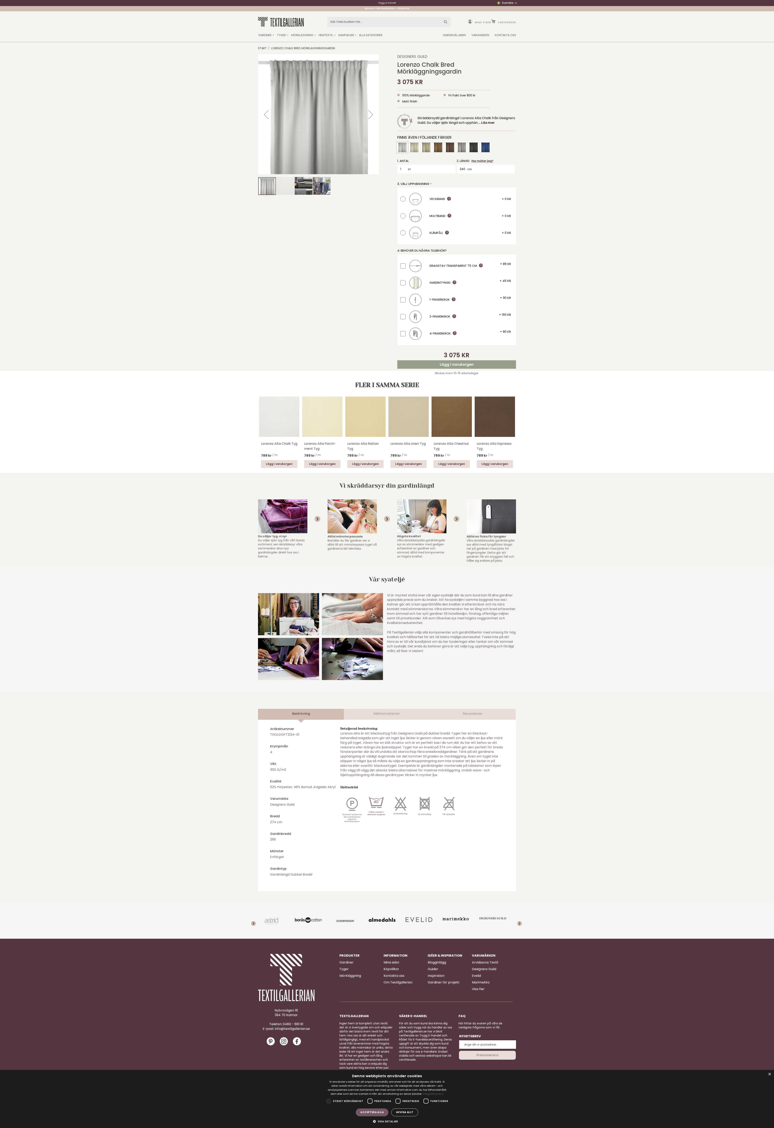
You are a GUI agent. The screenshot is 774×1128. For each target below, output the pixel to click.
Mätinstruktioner (386, 713)
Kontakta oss (394, 976)
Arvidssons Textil (485, 962)
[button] (266, 114)
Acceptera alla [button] (372, 1112)
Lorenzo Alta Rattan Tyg (363, 446)
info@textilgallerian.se (292, 1029)
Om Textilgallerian (398, 982)
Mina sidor (483, 22)
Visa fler (478, 989)
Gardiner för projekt (444, 982)
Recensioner (473, 713)
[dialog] (387, 1099)
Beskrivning (301, 713)
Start (262, 48)
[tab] (301, 714)
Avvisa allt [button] (404, 1112)
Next (514, 416)
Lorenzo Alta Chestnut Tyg (451, 446)
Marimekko (481, 982)
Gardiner (346, 962)
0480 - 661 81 (293, 1024)
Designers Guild (412, 56)
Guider (433, 969)
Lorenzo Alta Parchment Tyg (320, 446)
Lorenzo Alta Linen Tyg (408, 443)
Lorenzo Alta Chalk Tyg (279, 443)
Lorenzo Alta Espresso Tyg (494, 446)
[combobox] (388, 22)
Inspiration (436, 976)
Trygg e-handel (387, 2)
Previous (260, 422)
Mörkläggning (350, 976)
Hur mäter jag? (482, 161)
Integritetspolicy (433, 1094)
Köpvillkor (391, 969)
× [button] (769, 1074)
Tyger (344, 969)
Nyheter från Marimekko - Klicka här (387, 8)
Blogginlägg (437, 962)
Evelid (476, 976)
